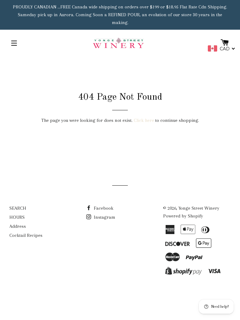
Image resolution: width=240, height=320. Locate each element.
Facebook (102, 208)
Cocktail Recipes (25, 235)
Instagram (103, 217)
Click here (144, 120)
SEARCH (17, 208)
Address (17, 226)
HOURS (17, 217)
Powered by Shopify (183, 216)
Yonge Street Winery (198, 208)
